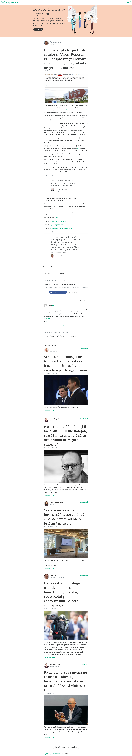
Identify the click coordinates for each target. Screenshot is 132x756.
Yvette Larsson (62, 189)
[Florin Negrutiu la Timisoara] (66, 710)
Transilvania (71, 336)
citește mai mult (47, 318)
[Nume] (45, 305)
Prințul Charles (54, 336)
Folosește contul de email (75, 292)
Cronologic (77, 300)
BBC (78, 148)
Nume (50, 305)
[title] (53, 190)
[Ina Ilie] (66, 543)
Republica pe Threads (56, 225)
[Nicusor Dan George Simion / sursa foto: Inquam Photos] (66, 390)
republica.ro (9, 2)
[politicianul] (66, 625)
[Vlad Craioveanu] (46, 350)
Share (67, 753)
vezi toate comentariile (66, 325)
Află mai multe (38, 29)
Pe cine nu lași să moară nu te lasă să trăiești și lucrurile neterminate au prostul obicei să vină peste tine (65, 681)
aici (57, 217)
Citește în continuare (66, 747)
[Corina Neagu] (46, 576)
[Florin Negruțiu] (46, 419)
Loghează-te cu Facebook (59, 292)
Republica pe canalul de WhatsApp (61, 228)
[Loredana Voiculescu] (46, 503)
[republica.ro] (47, 753)
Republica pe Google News (58, 221)
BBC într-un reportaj (72, 110)
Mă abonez (62, 273)
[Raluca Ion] (46, 43)
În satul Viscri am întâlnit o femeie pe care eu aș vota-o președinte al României (63, 183)
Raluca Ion (60, 255)
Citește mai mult (49, 410)
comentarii (84, 348)
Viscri (46, 336)
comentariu (84, 664)
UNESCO (63, 336)
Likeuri (85, 300)
